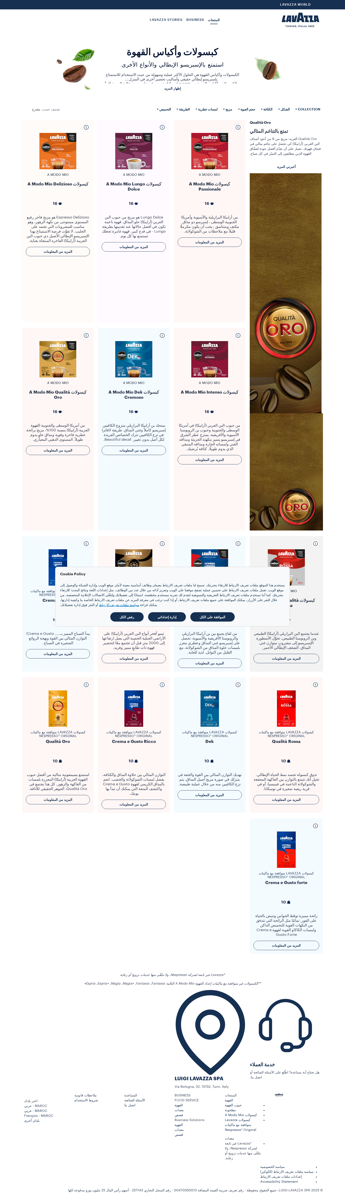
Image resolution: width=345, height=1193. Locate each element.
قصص (179, 1115)
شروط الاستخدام (86, 1100)
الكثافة (267, 109)
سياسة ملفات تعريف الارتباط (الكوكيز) (287, 1172)
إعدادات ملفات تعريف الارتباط (281, 1176)
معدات (229, 1138)
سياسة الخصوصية (272, 1167)
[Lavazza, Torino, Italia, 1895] (300, 19)
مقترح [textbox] (36, 109)
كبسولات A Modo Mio (241, 1115)
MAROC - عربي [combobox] (35, 1106)
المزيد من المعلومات (209, 242)
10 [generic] (283, 761)
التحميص (165, 109)
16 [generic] (207, 204)
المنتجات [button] (214, 20)
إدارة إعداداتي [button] (166, 616)
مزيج (228, 109)
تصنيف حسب (51, 109)
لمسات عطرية (207, 109)
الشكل (285, 109)
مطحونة (230, 1110)
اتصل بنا (129, 1105)
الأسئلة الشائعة (134, 1100)
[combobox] (36, 109)
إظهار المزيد (172, 88)
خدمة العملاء (262, 1064)
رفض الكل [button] (127, 616)
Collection (308, 109)
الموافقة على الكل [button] (212, 616)
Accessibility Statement (279, 1181)
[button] (248, 1095)
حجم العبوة (247, 109)
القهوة (229, 1100)
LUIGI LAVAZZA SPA (199, 1078)
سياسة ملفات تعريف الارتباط (119, 604)
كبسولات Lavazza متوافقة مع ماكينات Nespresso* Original (286, 734)
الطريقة (184, 109)
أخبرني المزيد (286, 166)
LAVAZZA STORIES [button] (166, 20)
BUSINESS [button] (195, 20)
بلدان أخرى (32, 1120)
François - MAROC (38, 1116)
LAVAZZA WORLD (295, 4)
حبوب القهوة (233, 1105)
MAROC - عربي (35, 1111)
